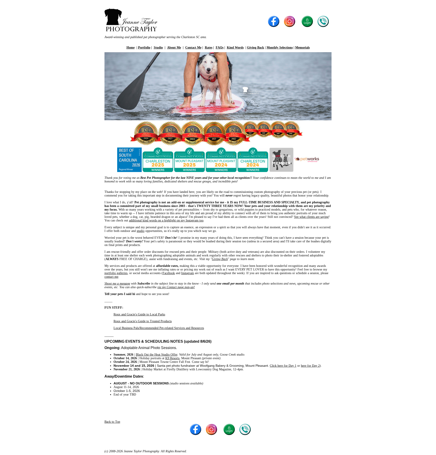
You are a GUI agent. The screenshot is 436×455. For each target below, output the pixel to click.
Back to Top (112, 421)
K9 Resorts (172, 358)
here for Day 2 (310, 365)
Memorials (302, 47)
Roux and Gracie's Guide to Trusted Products (143, 321)
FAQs (219, 47)
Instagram (187, 273)
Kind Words (235, 47)
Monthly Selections (280, 47)
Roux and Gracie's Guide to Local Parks (139, 314)
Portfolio (144, 47)
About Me (174, 47)
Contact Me (193, 47)
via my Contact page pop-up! (176, 287)
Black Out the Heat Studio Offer (156, 354)
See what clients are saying (311, 217)
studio (140, 231)
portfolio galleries (115, 273)
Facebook (169, 273)
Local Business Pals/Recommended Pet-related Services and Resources (159, 328)
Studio (158, 47)
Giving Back (255, 47)
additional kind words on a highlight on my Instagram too (166, 220)
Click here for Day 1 (283, 365)
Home (130, 47)
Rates (208, 47)
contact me (111, 276)
